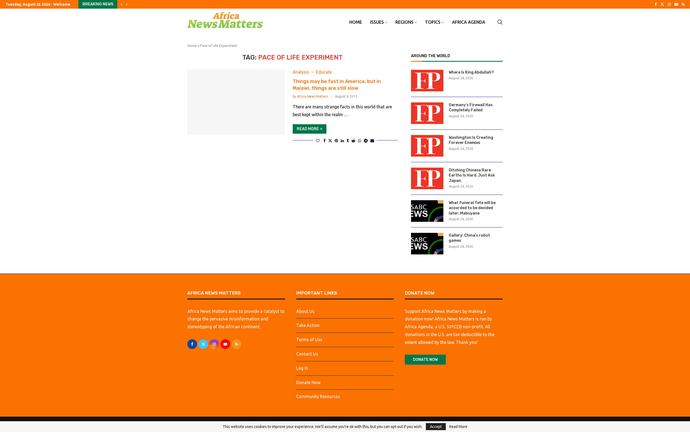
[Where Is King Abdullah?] (427, 80)
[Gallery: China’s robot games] (427, 243)
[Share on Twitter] (330, 140)
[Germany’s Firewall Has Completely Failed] (427, 113)
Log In (302, 368)
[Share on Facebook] (324, 141)
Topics (432, 22)
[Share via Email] (372, 141)
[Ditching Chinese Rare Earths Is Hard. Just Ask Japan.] (427, 178)
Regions (404, 22)
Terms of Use (309, 339)
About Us (305, 311)
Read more (308, 129)
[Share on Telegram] (366, 141)
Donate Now (308, 382)
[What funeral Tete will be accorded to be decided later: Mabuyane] (427, 211)
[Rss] (683, 4)
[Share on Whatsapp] (359, 141)
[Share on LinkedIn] (342, 141)
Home (355, 22)
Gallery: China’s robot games (469, 238)
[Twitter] (662, 4)
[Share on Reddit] (353, 141)
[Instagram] (669, 4)
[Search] (500, 22)
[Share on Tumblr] (348, 141)
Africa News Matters (312, 96)
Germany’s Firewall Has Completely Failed (471, 108)
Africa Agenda (468, 22)
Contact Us (307, 353)
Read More (458, 426)
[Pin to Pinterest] (336, 141)
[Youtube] (676, 4)
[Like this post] (318, 141)
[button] (121, 4)
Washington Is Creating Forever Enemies (471, 140)
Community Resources (318, 396)
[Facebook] (656, 4)
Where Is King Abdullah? (471, 72)
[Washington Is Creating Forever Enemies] (427, 146)
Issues (377, 22)
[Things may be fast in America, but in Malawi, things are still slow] (236, 102)
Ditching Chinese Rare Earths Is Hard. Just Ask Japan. (472, 175)
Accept (436, 426)
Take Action (308, 325)
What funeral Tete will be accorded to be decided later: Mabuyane (472, 208)
